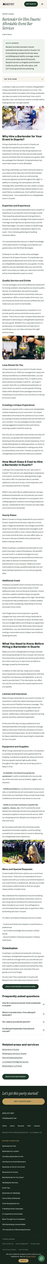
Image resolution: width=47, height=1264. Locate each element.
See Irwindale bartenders (12, 1058)
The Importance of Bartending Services (16, 1230)
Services (21, 1126)
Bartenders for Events (10, 1172)
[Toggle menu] (42, 4)
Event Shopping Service (10, 1203)
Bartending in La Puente (12, 1066)
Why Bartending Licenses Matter (14, 1224)
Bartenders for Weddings (11, 1193)
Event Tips (6, 1188)
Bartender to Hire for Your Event (13, 1167)
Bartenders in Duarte (10, 1049)
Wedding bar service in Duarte (14, 1054)
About (12, 1126)
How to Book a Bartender (11, 1198)
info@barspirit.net (9, 1118)
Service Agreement (22, 1244)
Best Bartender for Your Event (13, 1177)
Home (4, 1126)
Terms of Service (7, 1244)
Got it (23, 1260)
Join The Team (23, 1249)
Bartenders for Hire (9, 1146)
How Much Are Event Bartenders (14, 1162)
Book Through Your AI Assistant (13, 1219)
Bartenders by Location (10, 1151)
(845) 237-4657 (8, 1113)
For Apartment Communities (12, 1214)
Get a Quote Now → (23, 1101)
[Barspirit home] (8, 4)
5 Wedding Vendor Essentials (12, 1209)
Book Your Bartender (15, 1076)
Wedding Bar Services (10, 1182)
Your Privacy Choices (9, 1249)
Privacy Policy (35, 1244)
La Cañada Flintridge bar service (15, 1062)
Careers (37, 1126)
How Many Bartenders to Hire (12, 1156)
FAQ (29, 1126)
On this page (10, 79)
